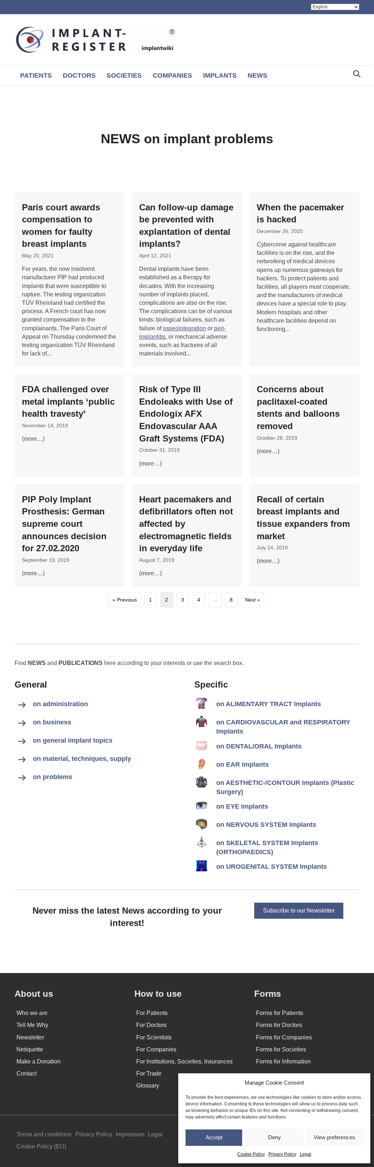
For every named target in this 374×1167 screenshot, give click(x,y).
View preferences (334, 1137)
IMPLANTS (220, 75)
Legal (305, 1154)
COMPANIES (172, 75)
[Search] (354, 74)
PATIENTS (36, 75)
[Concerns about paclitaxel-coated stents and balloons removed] (304, 425)
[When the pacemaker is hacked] (304, 279)
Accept (214, 1137)
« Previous (124, 600)
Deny (274, 1137)
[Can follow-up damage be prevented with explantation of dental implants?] (187, 279)
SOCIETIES (124, 75)
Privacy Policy (282, 1154)
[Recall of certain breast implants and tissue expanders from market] (304, 535)
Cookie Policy (251, 1154)
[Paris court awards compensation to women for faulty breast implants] (70, 279)
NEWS (257, 75)
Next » (252, 600)
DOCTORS (79, 75)
